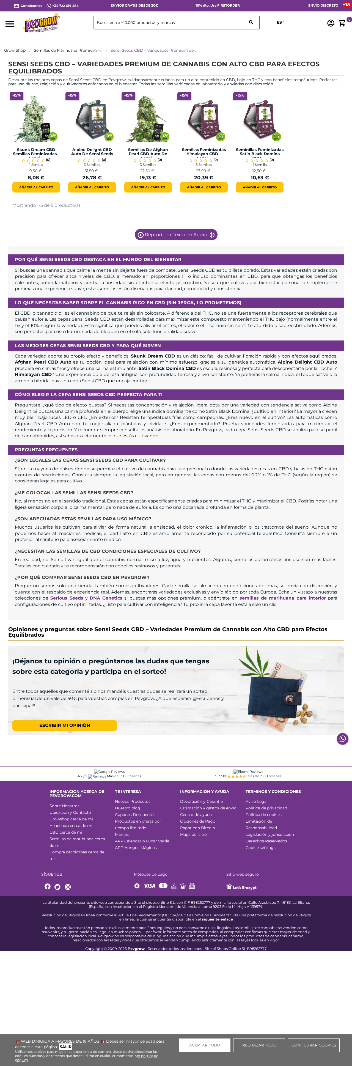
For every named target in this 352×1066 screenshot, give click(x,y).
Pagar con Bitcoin (197, 827)
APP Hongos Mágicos (136, 847)
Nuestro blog (127, 808)
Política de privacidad (266, 808)
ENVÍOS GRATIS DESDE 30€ (134, 5)
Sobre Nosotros (64, 805)
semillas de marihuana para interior (283, 598)
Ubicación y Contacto (70, 812)
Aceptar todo (204, 1045)
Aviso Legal (257, 801)
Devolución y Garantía (201, 801)
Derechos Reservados (266, 841)
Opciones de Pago (197, 821)
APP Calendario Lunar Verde (142, 841)
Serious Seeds (66, 598)
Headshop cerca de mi (71, 825)
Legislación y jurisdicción (270, 834)
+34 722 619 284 (65, 6)
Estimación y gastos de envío (208, 808)
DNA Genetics (106, 598)
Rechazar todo (259, 1045)
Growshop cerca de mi (71, 819)
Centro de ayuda (196, 814)
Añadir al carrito (36, 187)
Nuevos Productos (132, 801)
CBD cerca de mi (66, 832)
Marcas (122, 834)
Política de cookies (264, 814)
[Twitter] (58, 887)
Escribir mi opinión (64, 725)
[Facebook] (48, 887)
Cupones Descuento (134, 814)
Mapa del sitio (193, 834)
